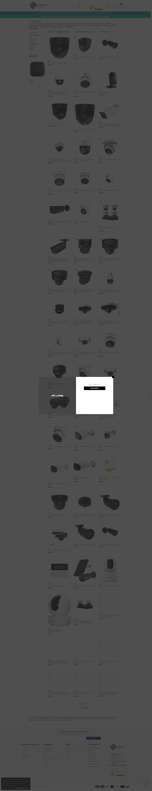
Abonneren (94, 388)
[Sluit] (113, 377)
